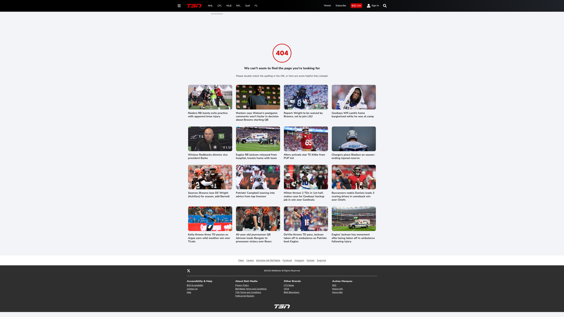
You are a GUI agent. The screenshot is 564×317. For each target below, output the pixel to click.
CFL (220, 5)
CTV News (289, 285)
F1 (256, 5)
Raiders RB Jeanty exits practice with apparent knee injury (208, 114)
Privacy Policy (242, 285)
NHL (210, 5)
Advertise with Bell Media (268, 260)
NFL (238, 5)
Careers (250, 260)
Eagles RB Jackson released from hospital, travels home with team (256, 156)
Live (359, 5)
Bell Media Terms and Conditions (251, 289)
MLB (228, 5)
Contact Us (192, 289)
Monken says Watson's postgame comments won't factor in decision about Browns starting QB (257, 116)
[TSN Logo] (194, 6)
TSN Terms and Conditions (248, 292)
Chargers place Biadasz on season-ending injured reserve (353, 156)
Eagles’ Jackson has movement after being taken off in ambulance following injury (353, 238)
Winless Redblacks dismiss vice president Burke (208, 156)
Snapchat (321, 260)
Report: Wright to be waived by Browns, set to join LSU (303, 114)
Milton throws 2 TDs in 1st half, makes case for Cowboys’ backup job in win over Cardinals (304, 196)
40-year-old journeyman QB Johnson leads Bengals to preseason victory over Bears (254, 238)
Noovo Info (337, 289)
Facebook (287, 260)
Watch (327, 5)
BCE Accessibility (195, 285)
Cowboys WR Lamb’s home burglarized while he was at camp (353, 114)
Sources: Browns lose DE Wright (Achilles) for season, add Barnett (209, 194)
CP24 (286, 289)
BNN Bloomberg (291, 292)
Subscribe (341, 5)
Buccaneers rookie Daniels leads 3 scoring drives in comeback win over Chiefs (353, 196)
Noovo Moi (337, 292)
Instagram (299, 260)
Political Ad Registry (244, 296)
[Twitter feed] (188, 270)
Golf (247, 5)
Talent (241, 260)
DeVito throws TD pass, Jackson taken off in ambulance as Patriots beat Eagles (305, 238)
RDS (334, 285)
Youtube (310, 260)
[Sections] (179, 6)
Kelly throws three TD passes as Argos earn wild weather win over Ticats (209, 238)
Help (189, 292)
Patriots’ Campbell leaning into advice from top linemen (255, 194)
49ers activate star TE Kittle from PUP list (304, 156)
